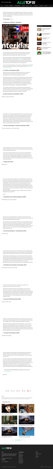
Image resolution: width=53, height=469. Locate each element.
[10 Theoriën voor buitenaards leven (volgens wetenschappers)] (39, 43)
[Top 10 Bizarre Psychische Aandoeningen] (39, 39)
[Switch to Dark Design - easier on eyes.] (50, 5)
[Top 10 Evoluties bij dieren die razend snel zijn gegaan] (39, 34)
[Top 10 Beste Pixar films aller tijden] (26, 431)
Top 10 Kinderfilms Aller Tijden (7, 436)
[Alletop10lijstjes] (26, 2)
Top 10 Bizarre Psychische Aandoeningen (46, 38)
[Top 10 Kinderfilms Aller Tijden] (9, 431)
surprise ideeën (7, 371)
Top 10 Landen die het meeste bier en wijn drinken (46, 48)
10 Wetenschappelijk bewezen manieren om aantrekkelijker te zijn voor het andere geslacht (46, 53)
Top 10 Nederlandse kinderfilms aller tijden (26, 425)
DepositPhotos (6, 461)
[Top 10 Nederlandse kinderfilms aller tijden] (26, 420)
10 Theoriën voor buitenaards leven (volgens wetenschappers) (46, 43)
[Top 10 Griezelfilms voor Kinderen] (9, 408)
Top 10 (3, 396)
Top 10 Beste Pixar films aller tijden (24, 436)
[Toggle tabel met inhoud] (11, 19)
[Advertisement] (18, 382)
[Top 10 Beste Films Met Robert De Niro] (9, 420)
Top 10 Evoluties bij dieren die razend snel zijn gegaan (46, 34)
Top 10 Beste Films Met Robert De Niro (8, 425)
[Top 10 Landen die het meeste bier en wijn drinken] (39, 48)
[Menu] (1, 6)
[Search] (51, 6)
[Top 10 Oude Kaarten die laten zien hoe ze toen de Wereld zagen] (39, 29)
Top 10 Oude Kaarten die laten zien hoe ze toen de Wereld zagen (46, 29)
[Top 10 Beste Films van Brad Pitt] (26, 408)
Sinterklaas (20, 58)
